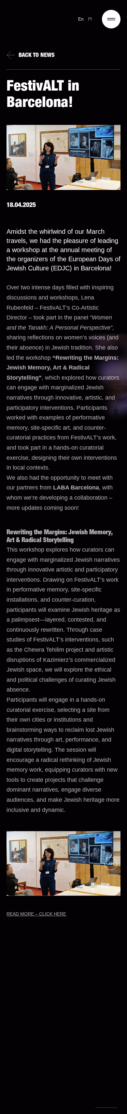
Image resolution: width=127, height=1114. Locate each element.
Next (110, 863)
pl (90, 19)
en (81, 19)
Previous (16, 863)
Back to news (37, 56)
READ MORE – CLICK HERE (36, 914)
